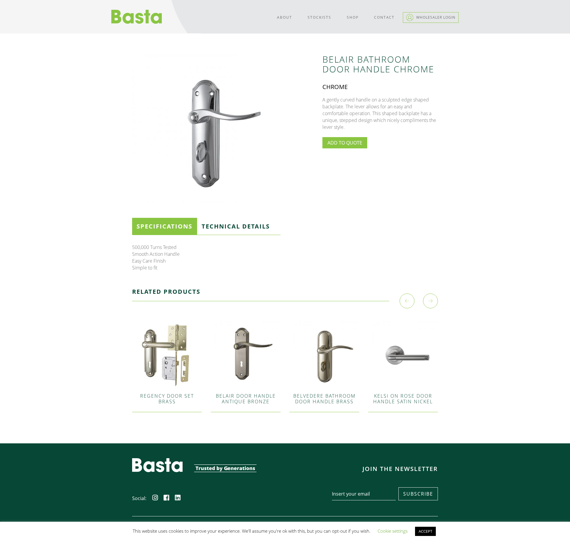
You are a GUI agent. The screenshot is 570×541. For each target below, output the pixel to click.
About (284, 17)
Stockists (319, 17)
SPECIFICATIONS (164, 226)
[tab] (164, 226)
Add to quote (344, 142)
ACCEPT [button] (425, 531)
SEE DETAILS (167, 364)
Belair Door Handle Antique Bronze (246, 399)
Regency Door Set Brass (167, 399)
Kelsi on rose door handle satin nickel (403, 399)
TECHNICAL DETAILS (236, 226)
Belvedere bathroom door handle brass (324, 399)
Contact (384, 17)
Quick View (167, 342)
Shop (353, 17)
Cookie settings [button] (393, 531)
